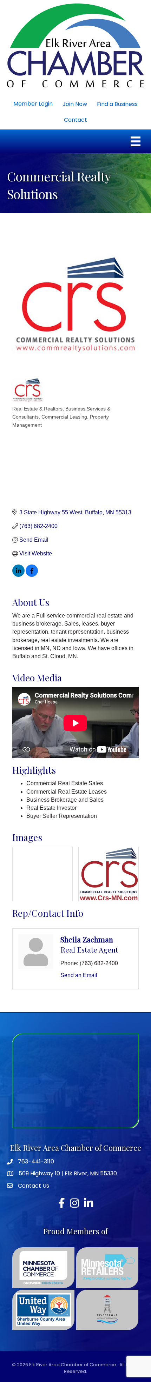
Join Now (75, 104)
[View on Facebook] (32, 575)
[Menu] (135, 141)
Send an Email (78, 975)
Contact (75, 120)
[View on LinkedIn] (18, 575)
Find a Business (117, 104)
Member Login (33, 104)
